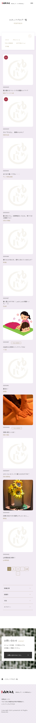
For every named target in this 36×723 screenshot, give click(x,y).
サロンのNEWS (9, 43)
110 (27, 569)
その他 (7, 46)
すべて (7, 40)
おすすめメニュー (21, 43)
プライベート (16, 40)
